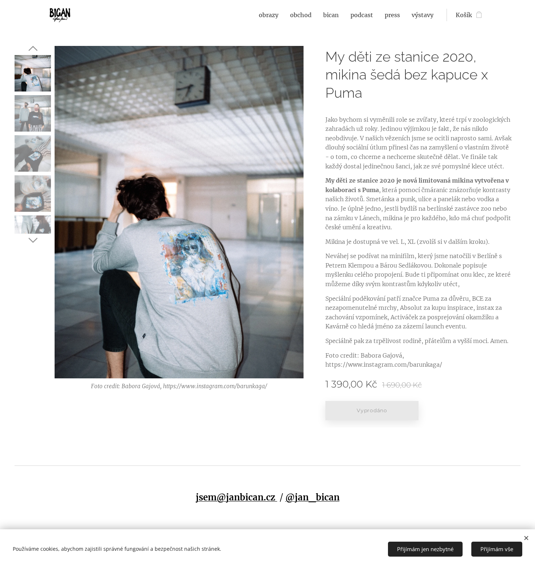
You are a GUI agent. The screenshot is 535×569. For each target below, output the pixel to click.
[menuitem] (270, 15)
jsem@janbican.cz (236, 497)
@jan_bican (312, 497)
